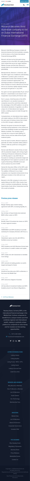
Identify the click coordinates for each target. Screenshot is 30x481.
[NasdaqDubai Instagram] (13, 341)
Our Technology (15, 399)
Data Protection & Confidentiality (15, 476)
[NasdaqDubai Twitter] (10, 341)
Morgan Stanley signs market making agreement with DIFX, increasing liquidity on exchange (13, 206)
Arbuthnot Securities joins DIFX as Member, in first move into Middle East (14, 272)
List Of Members (15, 392)
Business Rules (15, 450)
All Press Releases (8, 297)
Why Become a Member (15, 386)
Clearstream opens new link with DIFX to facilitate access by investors (12, 239)
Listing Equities (15, 358)
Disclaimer (15, 477)
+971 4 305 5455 (16, 334)
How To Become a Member (15, 389)
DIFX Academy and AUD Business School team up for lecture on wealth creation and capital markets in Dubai (14, 247)
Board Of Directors (15, 422)
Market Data (15, 416)
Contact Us (15, 459)
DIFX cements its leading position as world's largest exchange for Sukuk (13, 264)
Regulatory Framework (15, 446)
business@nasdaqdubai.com (16, 336)
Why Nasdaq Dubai (15, 443)
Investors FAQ (15, 429)
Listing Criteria (15, 355)
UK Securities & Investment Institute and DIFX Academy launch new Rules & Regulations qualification (14, 287)
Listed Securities (15, 372)
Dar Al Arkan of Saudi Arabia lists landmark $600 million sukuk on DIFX (13, 214)
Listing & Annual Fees (15, 368)
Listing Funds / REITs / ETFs (15, 362)
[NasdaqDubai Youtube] (19, 341)
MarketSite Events (15, 456)
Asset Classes (15, 395)
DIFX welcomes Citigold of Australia (11, 280)
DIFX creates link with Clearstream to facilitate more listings (14, 256)
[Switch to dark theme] (23, 4)
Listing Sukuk (15, 365)
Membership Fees (15, 402)
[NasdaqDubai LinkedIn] (16, 341)
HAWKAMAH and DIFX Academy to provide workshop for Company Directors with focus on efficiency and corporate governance (14, 231)
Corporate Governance (15, 426)
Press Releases (15, 453)
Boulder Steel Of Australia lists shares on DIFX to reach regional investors (14, 222)
